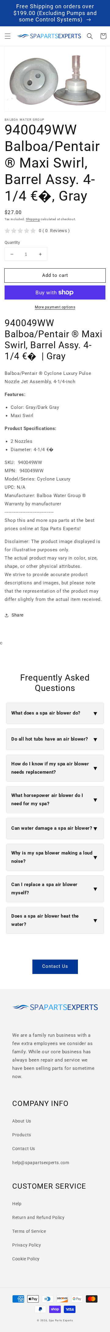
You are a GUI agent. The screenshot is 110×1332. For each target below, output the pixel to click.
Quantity (12, 242)
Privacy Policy (26, 1245)
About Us (21, 1121)
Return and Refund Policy (38, 1217)
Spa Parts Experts (61, 1320)
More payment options (55, 307)
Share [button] (18, 615)
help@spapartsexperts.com (40, 1162)
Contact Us (55, 966)
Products (21, 1134)
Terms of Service (29, 1231)
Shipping (33, 219)
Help (16, 1203)
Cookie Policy (26, 1258)
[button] (7, 36)
